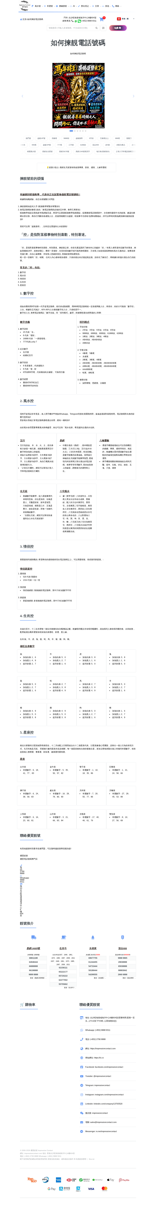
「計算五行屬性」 (28, 468)
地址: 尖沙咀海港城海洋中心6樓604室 (21, 901)
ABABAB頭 (97, 340)
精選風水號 (53, 151)
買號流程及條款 (54, 1159)
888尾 (131, 138)
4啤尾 (31, 138)
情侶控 (23, 279)
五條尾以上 (118, 138)
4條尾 (85, 353)
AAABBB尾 (88, 369)
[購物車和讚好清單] (101, 19)
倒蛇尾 (91, 373)
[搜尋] (112, 28)
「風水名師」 (69, 427)
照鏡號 (95, 383)
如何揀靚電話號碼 (35, 19)
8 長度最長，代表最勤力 (33, 366)
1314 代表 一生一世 (31, 580)
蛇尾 (84, 373)
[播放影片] (78, 95)
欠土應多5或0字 (31, 461)
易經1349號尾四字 (104, 151)
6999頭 (102, 333)
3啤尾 (91, 360)
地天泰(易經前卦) (124, 151)
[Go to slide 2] (74, 131)
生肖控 (23, 282)
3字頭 (91, 330)
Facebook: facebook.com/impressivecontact (104, 1067)
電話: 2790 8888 (22, 870)
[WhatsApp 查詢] (75, 20)
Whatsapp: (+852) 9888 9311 (97, 1030)
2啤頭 (91, 336)
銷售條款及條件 (67, 1159)
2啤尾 (85, 360)
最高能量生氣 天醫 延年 (33, 151)
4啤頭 (105, 336)
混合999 (82, 145)
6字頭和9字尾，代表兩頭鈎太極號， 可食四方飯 (44, 372)
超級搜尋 (93, 138)
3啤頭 (98, 336)
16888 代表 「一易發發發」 (35, 339)
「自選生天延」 (30, 515)
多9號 (94, 145)
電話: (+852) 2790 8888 (95, 1039)
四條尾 (68, 138)
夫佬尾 (85, 356)
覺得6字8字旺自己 (31, 383)
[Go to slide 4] (80, 130)
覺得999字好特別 (30, 386)
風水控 (23, 275)
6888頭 (94, 333)
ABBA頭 (86, 343)
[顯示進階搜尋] (103, 28)
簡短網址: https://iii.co (94, 1058)
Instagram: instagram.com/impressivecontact (104, 1095)
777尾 (46, 145)
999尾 (20, 145)
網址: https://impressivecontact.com (100, 1049)
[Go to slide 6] (85, 130)
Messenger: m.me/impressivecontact (101, 1131)
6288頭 (69, 145)
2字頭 (85, 330)
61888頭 (111, 333)
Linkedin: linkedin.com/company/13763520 (103, 1104)
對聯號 (87, 383)
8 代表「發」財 (29, 369)
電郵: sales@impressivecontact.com (101, 1122)
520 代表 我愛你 (30, 577)
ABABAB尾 (97, 363)
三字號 (57, 145)
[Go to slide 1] (70, 130)
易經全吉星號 (69, 151)
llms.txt (91, 1159)
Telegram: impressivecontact (97, 1085)
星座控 (23, 285)
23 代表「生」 (29, 332)
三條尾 (131, 145)
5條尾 (91, 353)
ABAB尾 (86, 363)
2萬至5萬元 (107, 145)
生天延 (23, 491)
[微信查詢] (79, 20)
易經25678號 (86, 151)
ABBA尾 (86, 366)
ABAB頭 (86, 340)
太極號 (103, 383)
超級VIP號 (55, 138)
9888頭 (80, 138)
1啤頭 (85, 336)
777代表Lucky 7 (30, 342)
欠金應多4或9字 (31, 455)
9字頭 (105, 138)
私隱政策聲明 (81, 1159)
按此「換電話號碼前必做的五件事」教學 (54, 210)
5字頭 (98, 330)
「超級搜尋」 (35, 226)
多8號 (120, 145)
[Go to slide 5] (82, 130)
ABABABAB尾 (110, 363)
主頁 (24, 19)
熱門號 (42, 138)
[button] (97, 28)
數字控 (23, 272)
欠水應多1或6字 (31, 458)
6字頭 (105, 330)
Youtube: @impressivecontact (98, 1076)
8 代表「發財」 (29, 335)
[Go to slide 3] (77, 130)
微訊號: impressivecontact (96, 1113)
